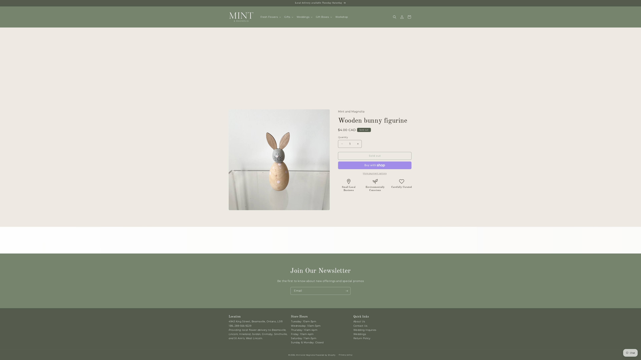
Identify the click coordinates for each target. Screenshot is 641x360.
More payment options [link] (375, 173)
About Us (359, 321)
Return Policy (362, 338)
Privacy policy (346, 355)
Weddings (359, 334)
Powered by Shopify (325, 355)
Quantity (343, 137)
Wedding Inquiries (364, 330)
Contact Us (360, 325)
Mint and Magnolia (305, 355)
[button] (270, 17)
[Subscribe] (346, 291)
